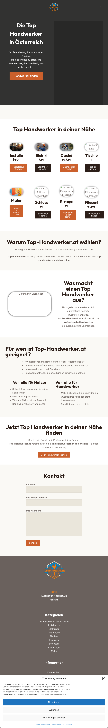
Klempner (54, 640)
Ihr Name (30, 484)
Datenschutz (57, 724)
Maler (54, 651)
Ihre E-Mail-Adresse (36, 497)
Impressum (67, 724)
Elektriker (54, 629)
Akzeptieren (54, 702)
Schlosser (54, 643)
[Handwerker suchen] (102, 7)
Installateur (54, 625)
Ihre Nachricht (33, 510)
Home (54, 592)
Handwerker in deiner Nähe (54, 596)
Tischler (54, 636)
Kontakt (54, 600)
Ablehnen (54, 710)
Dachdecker (54, 632)
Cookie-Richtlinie (43, 724)
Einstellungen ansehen (54, 717)
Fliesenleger (54, 647)
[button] (103, 678)
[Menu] (6, 7)
